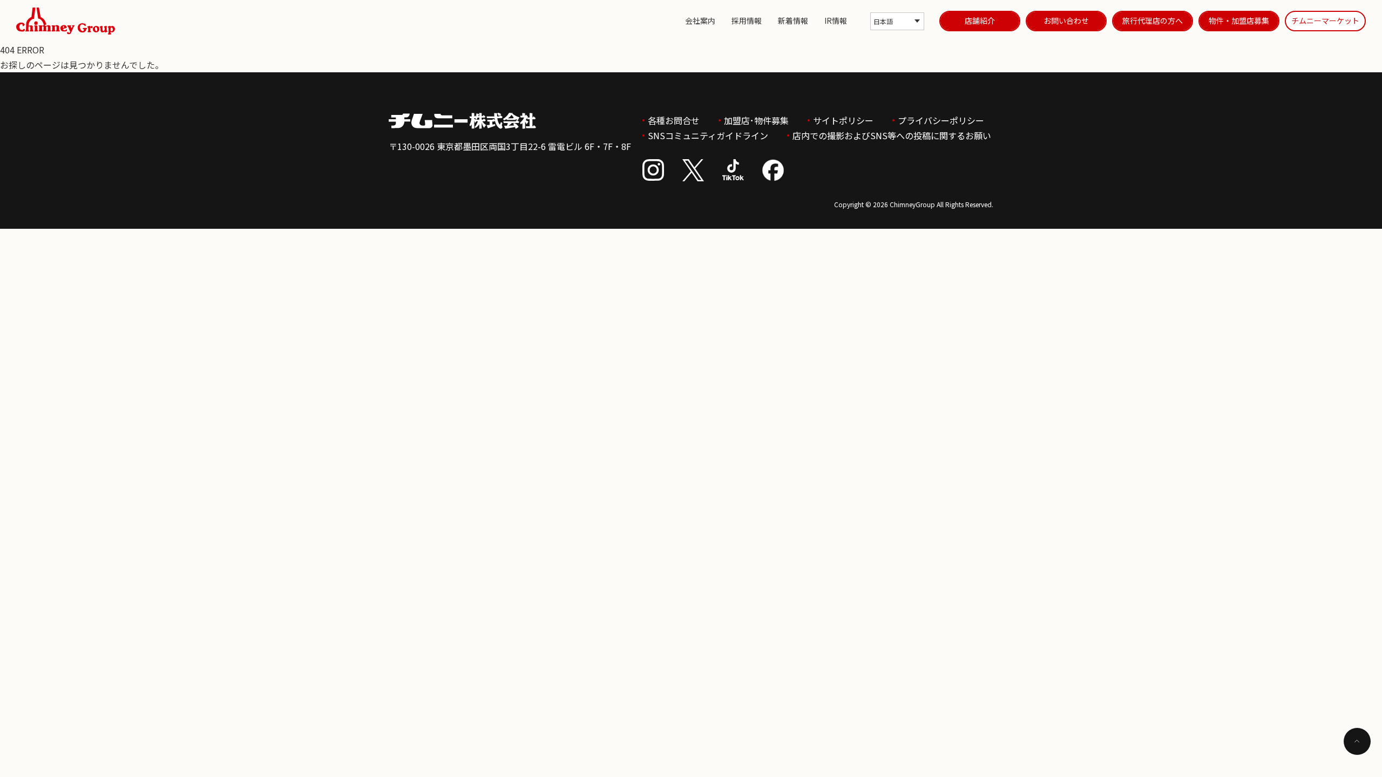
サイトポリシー (843, 120)
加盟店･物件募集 (756, 120)
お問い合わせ (1066, 20)
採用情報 (746, 20)
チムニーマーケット (1325, 20)
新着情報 (793, 20)
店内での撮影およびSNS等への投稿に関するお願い (891, 135)
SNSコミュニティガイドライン (708, 135)
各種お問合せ (674, 120)
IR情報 (835, 20)
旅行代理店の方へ (1152, 20)
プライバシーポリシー (941, 120)
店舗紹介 (980, 20)
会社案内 (700, 20)
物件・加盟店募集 (1239, 20)
